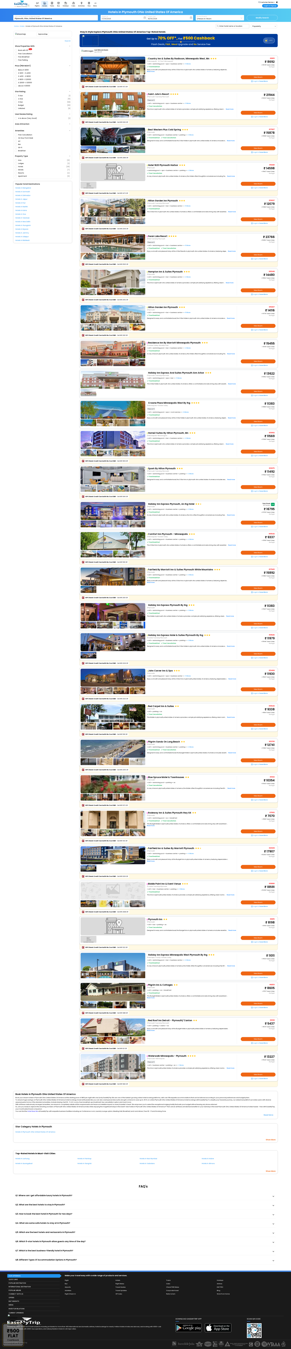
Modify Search (262, 18)
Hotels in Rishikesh (22, 240)
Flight (67, 1280)
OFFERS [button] (11, 1297)
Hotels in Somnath (22, 192)
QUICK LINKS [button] (13, 1279)
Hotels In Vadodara (147, 1163)
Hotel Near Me (33, 1111)
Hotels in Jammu (22, 233)
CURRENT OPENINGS (16, 1313)
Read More (268, 1115)
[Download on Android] (189, 1331)
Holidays (220, 1280)
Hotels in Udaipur (22, 236)
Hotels (44, 167)
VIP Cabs (118, 1294)
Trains (168, 1280)
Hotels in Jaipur (21, 199)
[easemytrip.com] (22, 6)
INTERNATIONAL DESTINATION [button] (20, 1287)
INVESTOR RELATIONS (17, 1309)
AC (19, 141)
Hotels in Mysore (21, 229)
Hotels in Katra (21, 210)
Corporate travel (172, 1290)
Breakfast (22, 151)
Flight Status (119, 1284)
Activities (68, 1290)
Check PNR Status (172, 1287)
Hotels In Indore (208, 1158)
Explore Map (43, 34)
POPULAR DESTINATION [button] (17, 1283)
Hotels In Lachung (22, 1158)
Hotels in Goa (20, 214)
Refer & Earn (170, 1294)
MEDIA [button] (11, 1305)
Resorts (44, 173)
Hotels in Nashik (21, 207)
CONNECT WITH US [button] (16, 1294)
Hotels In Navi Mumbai (148, 1158)
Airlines (219, 1284)
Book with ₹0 (25, 50)
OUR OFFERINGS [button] (15, 1276)
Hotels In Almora (208, 1163)
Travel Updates (121, 1290)
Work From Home (223, 1294)
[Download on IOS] (218, 1331)
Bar (19, 144)
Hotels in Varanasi (22, 218)
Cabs (168, 1284)
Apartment (44, 176)
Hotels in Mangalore (23, 188)
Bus (66, 1284)
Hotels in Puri (20, 203)
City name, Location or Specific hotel (27, 16)
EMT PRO (220, 1287)
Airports (68, 1287)
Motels (44, 170)
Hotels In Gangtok (85, 1163)
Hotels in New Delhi (22, 221)
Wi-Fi (20, 147)
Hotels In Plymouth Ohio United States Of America (35, 1132)
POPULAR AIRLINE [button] (15, 1290)
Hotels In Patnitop (84, 1158)
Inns (44, 160)
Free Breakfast (24, 57)
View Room (258, 77)
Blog (218, 1290)
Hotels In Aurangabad (23, 1163)
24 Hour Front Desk (26, 138)
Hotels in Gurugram (23, 225)
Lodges (44, 163)
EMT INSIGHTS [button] (14, 1301)
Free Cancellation (25, 54)
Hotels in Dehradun (22, 195)
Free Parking (23, 60)
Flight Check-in (70, 1294)
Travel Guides (120, 1287)
